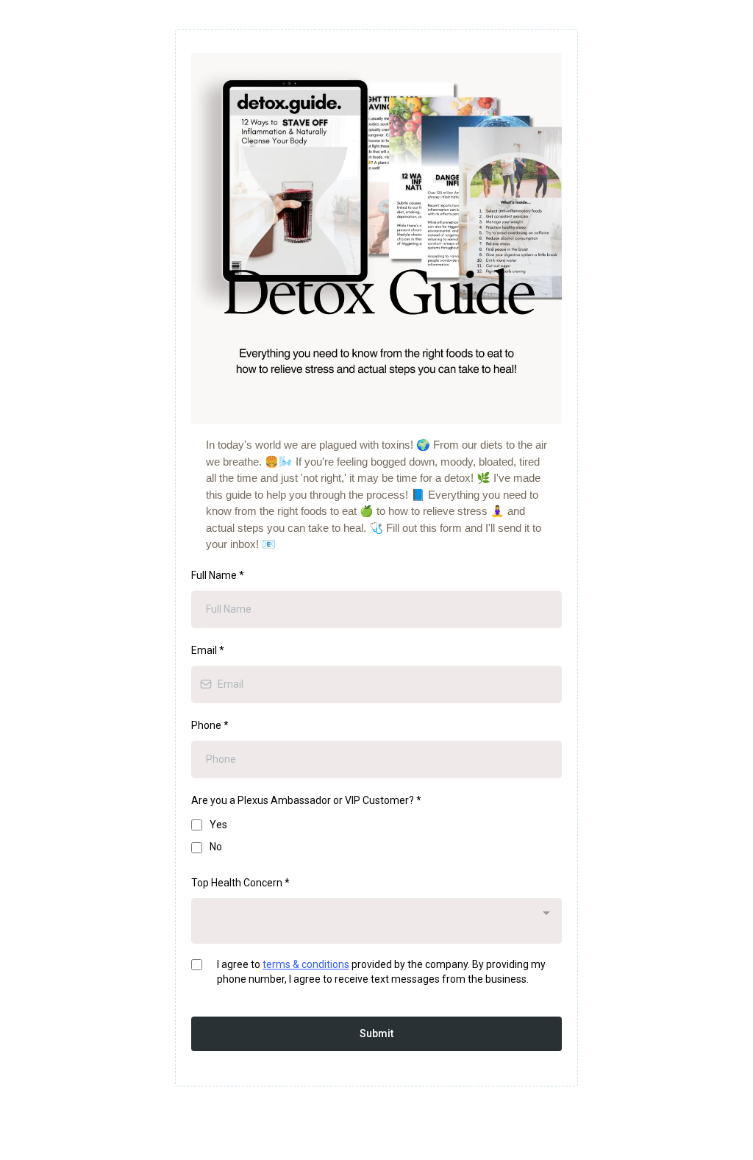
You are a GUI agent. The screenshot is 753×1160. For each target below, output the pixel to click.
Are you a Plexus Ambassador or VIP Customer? (306, 800)
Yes (218, 824)
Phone (210, 725)
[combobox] (376, 921)
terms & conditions (306, 964)
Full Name (217, 575)
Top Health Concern (240, 883)
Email (207, 650)
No (216, 847)
